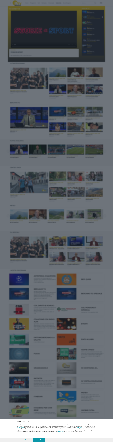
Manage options (25, 439)
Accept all (39, 439)
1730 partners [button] (26, 424)
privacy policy (61, 431)
